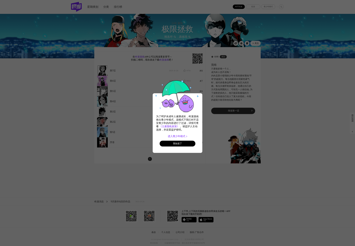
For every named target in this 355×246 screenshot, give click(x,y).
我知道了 (177, 143)
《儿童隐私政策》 (169, 126)
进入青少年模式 (177, 136)
